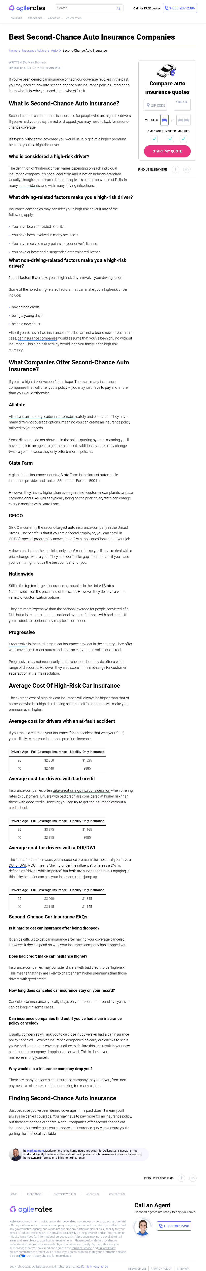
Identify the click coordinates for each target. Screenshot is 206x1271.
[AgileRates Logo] (27, 8)
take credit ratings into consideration (81, 790)
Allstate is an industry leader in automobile (42, 416)
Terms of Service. (81, 1248)
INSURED (170, 131)
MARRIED (183, 131)
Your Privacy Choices (38, 1255)
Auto (54, 50)
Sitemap (183, 1268)
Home (13, 50)
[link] (180, 8)
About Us (54, 18)
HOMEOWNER (154, 131)
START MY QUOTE (167, 151)
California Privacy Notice (92, 1266)
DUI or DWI (17, 865)
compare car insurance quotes (80, 1128)
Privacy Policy (106, 1248)
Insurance (34, 1194)
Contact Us (74, 18)
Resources (35, 18)
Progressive (18, 644)
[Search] (118, 8)
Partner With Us (65, 1194)
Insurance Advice (34, 50)
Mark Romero (35, 1150)
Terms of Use (137, 1268)
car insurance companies (37, 338)
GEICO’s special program (28, 539)
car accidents (29, 185)
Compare (16, 18)
